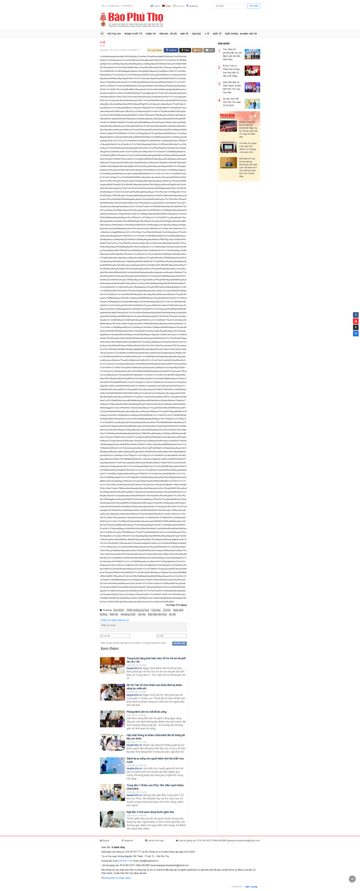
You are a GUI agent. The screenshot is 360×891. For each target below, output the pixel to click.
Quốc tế (217, 34)
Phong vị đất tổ (133, 34)
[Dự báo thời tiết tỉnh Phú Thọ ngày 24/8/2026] (252, 103)
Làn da (141, 614)
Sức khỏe (118, 610)
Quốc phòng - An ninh (236, 34)
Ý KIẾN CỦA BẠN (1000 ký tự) (114, 620)
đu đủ (172, 614)
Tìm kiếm (253, 6)
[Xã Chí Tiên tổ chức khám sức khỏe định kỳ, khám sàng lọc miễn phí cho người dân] (112, 692)
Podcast (180, 6)
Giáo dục (196, 34)
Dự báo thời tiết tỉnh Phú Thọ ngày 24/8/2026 (232, 102)
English (156, 6)
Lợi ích (166, 610)
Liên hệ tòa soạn (155, 840)
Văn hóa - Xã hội (168, 34)
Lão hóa (156, 610)
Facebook (193, 6)
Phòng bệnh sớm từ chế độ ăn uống (146, 711)
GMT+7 (117, 6)
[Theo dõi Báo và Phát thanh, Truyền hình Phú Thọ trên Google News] (155, 50)
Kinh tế (184, 34)
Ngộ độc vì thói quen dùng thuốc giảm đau (150, 811)
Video (168, 6)
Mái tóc (114, 614)
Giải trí (253, 34)
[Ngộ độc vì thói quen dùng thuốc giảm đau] (112, 819)
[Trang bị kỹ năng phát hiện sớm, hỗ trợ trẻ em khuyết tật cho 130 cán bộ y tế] (112, 665)
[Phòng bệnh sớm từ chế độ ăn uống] (112, 719)
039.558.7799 (125, 860)
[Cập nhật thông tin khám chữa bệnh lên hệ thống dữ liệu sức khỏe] (112, 742)
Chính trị (151, 34)
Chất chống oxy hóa (138, 610)
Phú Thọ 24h (114, 34)
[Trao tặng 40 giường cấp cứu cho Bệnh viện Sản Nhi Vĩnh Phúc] (252, 54)
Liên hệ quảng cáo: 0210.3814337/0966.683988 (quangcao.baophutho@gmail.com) (219, 840)
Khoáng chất (128, 614)
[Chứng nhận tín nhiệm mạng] (115, 878)
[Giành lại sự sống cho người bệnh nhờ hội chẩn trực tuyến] (112, 765)
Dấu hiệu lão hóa (157, 614)
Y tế (207, 34)
